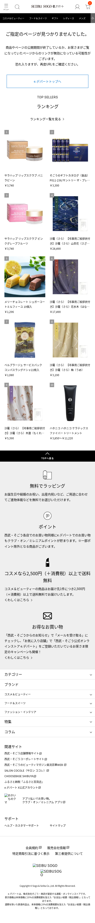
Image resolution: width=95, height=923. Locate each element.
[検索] (17, 6)
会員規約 (32, 847)
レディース (68, 18)
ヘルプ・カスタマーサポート (21, 825)
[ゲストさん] (77, 6)
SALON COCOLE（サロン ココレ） (25, 770)
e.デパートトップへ (47, 81)
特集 (7, 721)
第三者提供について (69, 853)
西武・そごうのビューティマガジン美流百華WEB (34, 765)
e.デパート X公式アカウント (21, 787)
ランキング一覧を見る (45, 119)
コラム (9, 731)
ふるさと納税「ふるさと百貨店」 (24, 782)
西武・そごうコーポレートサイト (24, 759)
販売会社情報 (56, 847)
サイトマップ (58, 825)
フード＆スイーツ (38, 18)
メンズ (82, 18)
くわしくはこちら (16, 600)
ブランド (11, 684)
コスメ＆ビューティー (13, 18)
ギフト (55, 18)
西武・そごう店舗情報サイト (21, 753)
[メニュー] (6, 6)
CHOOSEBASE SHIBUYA (18, 776)
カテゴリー (13, 674)
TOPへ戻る (47, 458)
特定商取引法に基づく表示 (30, 853)
